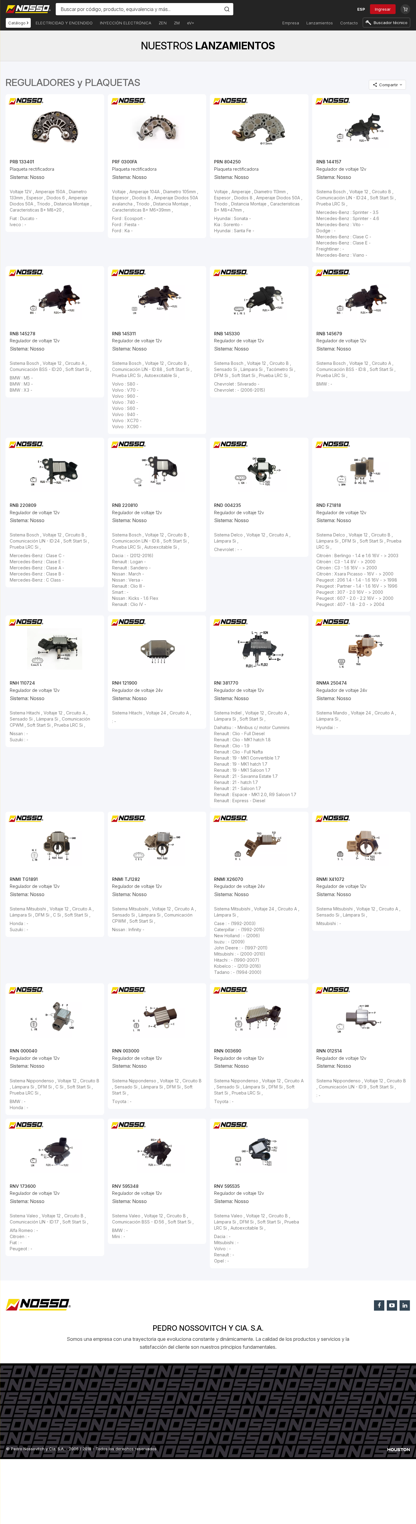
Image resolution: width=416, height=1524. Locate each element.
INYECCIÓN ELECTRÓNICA (125, 22)
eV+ (190, 22)
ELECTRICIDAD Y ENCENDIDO (64, 22)
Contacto (349, 22)
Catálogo (17, 22)
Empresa (290, 22)
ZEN (163, 22)
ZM (177, 22)
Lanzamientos (319, 22)
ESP (361, 9)
